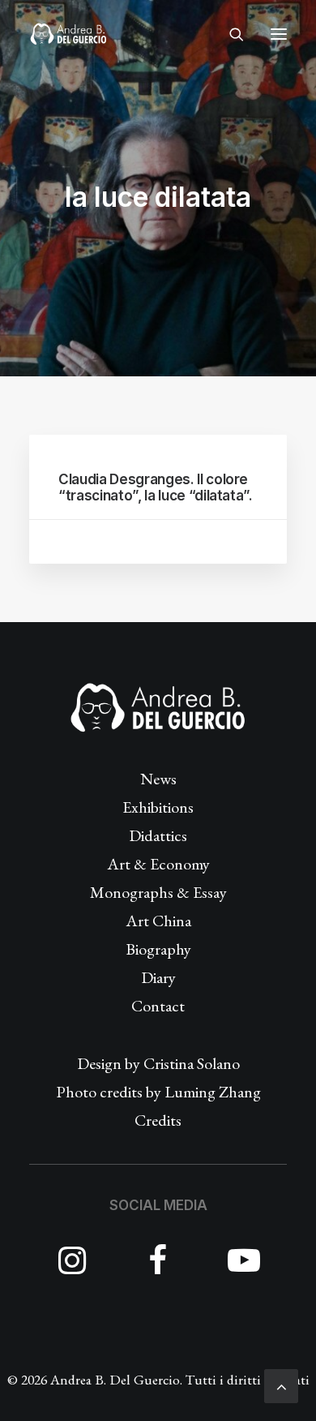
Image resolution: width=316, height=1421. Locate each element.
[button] (278, 34)
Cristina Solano (191, 1063)
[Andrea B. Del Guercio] (68, 34)
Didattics (158, 835)
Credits (158, 1120)
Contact (158, 1005)
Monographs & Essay (158, 892)
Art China (158, 920)
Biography (158, 948)
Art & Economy (158, 863)
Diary (158, 977)
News (158, 778)
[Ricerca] (229, 34)
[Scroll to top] (281, 1383)
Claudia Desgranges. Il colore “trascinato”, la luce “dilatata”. (155, 487)
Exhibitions (158, 807)
